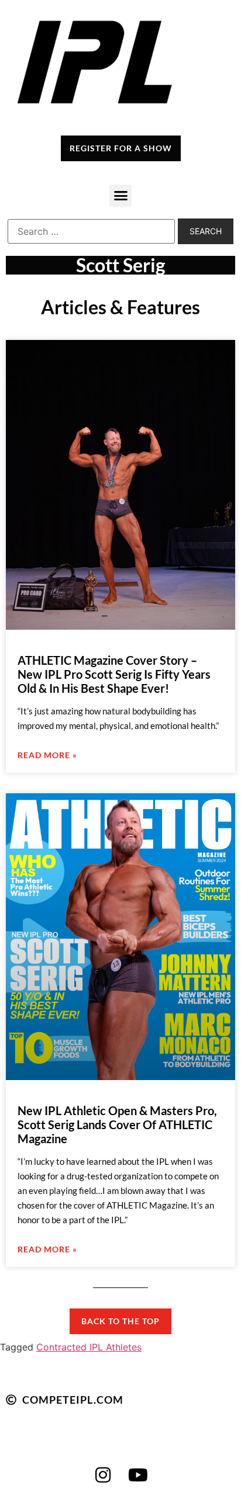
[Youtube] (138, 1474)
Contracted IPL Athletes (89, 1347)
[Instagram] (102, 1474)
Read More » (47, 755)
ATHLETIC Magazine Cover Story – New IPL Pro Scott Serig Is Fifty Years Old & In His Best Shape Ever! (114, 674)
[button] (120, 196)
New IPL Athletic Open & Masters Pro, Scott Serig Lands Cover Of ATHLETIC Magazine (117, 1124)
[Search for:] (91, 231)
